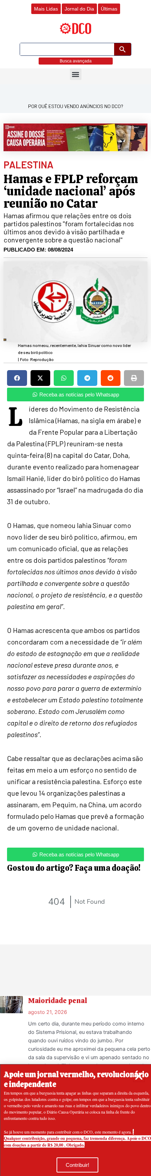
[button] (139, 1076)
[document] (75, 588)
